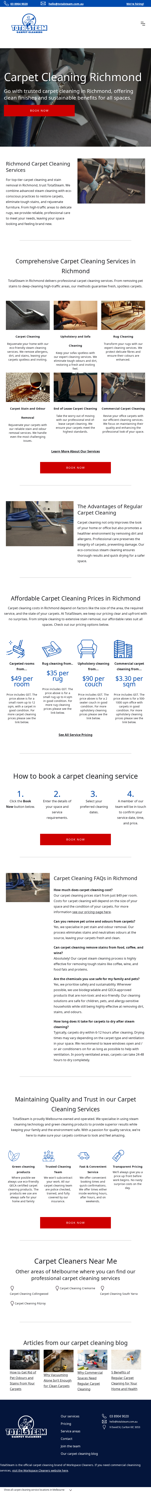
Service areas (70, 1431)
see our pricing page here (91, 912)
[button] (143, 23)
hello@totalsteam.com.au (66, 4)
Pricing (66, 1424)
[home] (29, 23)
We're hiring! (135, 4)
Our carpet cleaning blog (79, 1453)
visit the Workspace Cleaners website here (40, 1470)
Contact (66, 1439)
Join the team (70, 1446)
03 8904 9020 (19, 4)
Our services (70, 1416)
